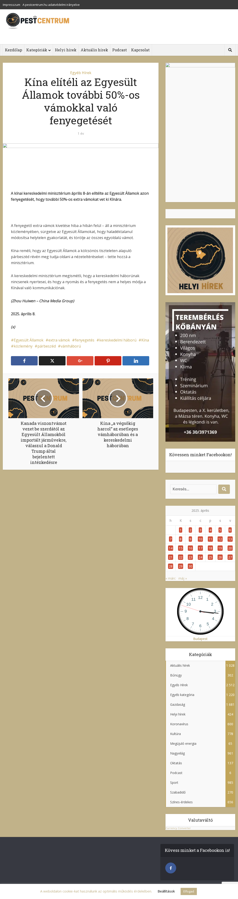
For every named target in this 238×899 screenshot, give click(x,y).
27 (230, 557)
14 (170, 548)
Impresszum (11, 5)
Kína (145, 340)
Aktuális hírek (94, 49)
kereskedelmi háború (117, 340)
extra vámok (59, 340)
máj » (182, 578)
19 (220, 548)
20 (230, 548)
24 (200, 557)
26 (220, 557)
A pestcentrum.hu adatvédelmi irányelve (51, 5)
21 (170, 557)
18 (210, 548)
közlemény (23, 346)
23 (190, 557)
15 (180, 548)
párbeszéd (46, 346)
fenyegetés (84, 340)
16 (190, 548)
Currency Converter (178, 828)
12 (220, 539)
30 (190, 566)
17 (200, 548)
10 (200, 539)
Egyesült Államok (28, 340)
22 (180, 557)
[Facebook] (170, 868)
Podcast (119, 49)
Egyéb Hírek (80, 72)
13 (230, 539)
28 (170, 566)
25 (210, 557)
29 (180, 566)
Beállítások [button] (166, 891)
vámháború (71, 346)
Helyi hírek (65, 49)
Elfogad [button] (188, 891)
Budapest (200, 639)
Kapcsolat (140, 49)
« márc (170, 578)
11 (210, 539)
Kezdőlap (13, 49)
